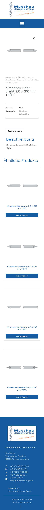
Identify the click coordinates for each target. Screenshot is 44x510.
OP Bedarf (20, 77)
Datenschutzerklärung (20, 491)
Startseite (10, 77)
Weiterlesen (22, 215)
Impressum (13, 488)
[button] (22, 23)
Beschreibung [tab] (14, 131)
